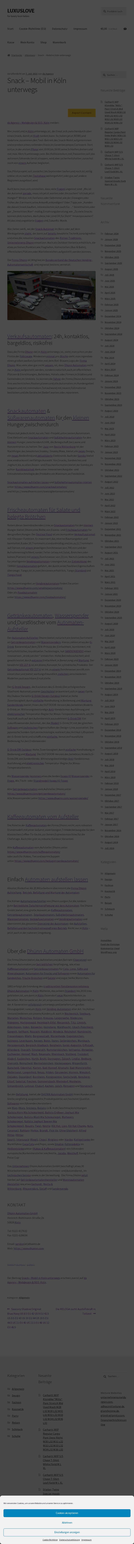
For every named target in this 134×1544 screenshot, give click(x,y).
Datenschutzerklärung (69, 1539)
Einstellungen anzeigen (67, 1532)
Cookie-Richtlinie (50, 1539)
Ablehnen (67, 1522)
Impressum (86, 1539)
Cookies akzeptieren (67, 1513)
